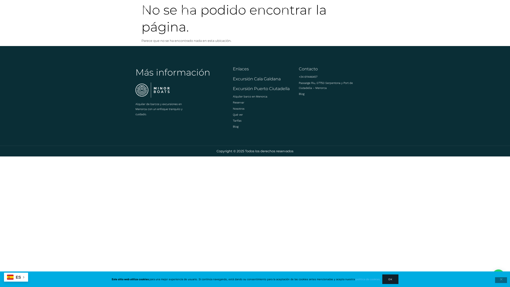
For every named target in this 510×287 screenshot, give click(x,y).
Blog (331, 8)
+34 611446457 (308, 76)
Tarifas (310, 8)
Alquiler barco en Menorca (191, 11)
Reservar (235, 8)
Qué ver (283, 11)
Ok (390, 279)
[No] (501, 280)
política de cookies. (368, 279)
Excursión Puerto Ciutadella (261, 88)
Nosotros (261, 8)
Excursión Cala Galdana (257, 78)
